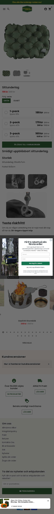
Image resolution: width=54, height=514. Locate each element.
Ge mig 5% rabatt (35, 263)
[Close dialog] (51, 240)
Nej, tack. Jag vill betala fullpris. (36, 267)
